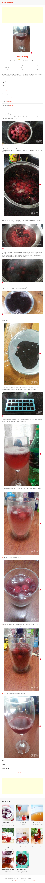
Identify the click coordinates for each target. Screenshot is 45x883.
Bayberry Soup (22, 822)
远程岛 (33, 880)
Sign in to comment (22, 772)
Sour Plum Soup (36, 822)
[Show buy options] (42, 90)
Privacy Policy (16, 878)
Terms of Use (23, 878)
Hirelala (26, 880)
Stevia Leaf (9, 101)
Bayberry (8, 85)
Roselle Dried (11, 94)
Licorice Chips (11, 97)
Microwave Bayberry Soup (8, 869)
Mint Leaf (11, 105)
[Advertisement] (22, 15)
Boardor (29, 880)
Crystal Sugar (8, 89)
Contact (29, 878)
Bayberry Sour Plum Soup (37, 846)
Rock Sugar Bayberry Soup (22, 869)
